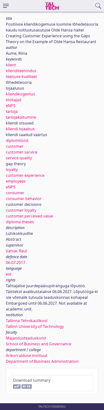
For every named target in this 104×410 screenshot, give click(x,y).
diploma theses (20, 221)
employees (16, 181)
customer (14, 146)
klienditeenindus (21, 70)
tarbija (12, 111)
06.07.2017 (15, 262)
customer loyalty (21, 210)
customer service (21, 152)
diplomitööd (17, 140)
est (8, 274)
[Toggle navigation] (6, 6)
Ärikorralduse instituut (26, 355)
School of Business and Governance (38, 344)
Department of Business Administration (42, 361)
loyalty (12, 169)
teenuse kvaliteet (21, 76)
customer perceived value (29, 216)
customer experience (25, 175)
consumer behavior (24, 198)
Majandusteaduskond (26, 338)
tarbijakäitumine (21, 117)
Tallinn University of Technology (35, 326)
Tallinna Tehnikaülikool (26, 320)
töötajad (13, 99)
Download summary (31, 383)
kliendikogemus (20, 94)
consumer (15, 192)
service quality (19, 158)
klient (11, 65)
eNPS (10, 105)
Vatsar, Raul (16, 251)
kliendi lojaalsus (20, 129)
